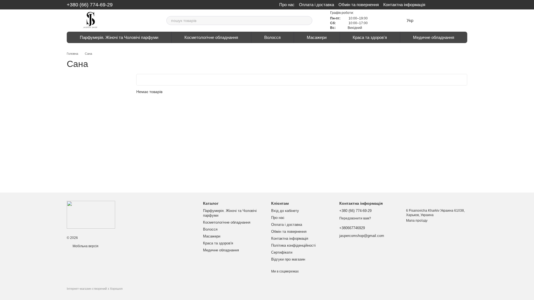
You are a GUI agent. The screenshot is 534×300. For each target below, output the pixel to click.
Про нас (287, 4)
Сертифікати (281, 252)
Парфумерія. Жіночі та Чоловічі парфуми (119, 37)
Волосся (272, 37)
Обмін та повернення (358, 4)
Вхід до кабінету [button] (285, 211)
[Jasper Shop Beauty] (91, 214)
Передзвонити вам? (355, 218)
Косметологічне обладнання (211, 37)
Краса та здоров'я (370, 37)
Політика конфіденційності (293, 245)
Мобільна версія (85, 246)
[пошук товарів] (307, 20)
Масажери (317, 37)
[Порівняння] (439, 20)
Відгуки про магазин (288, 259)
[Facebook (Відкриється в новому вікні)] (270, 4)
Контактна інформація (404, 4)
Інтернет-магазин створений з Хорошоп (95, 288)
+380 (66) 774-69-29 (90, 4)
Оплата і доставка (316, 4)
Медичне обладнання (433, 37)
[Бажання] (427, 20)
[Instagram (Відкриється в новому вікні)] (263, 4)
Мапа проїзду (416, 220)
